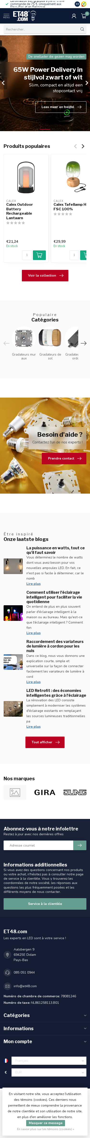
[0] (83, 16)
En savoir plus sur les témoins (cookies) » (45, 1129)
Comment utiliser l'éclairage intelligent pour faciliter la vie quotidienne (54, 597)
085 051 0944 (24, 972)
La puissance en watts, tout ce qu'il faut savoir (55, 550)
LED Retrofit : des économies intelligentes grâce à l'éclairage (56, 692)
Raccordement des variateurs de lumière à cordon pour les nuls (55, 646)
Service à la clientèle (45, 904)
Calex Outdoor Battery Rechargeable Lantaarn (19, 211)
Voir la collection (42, 275)
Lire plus (33, 583)
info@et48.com (25, 986)
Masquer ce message (45, 1123)
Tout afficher (42, 742)
